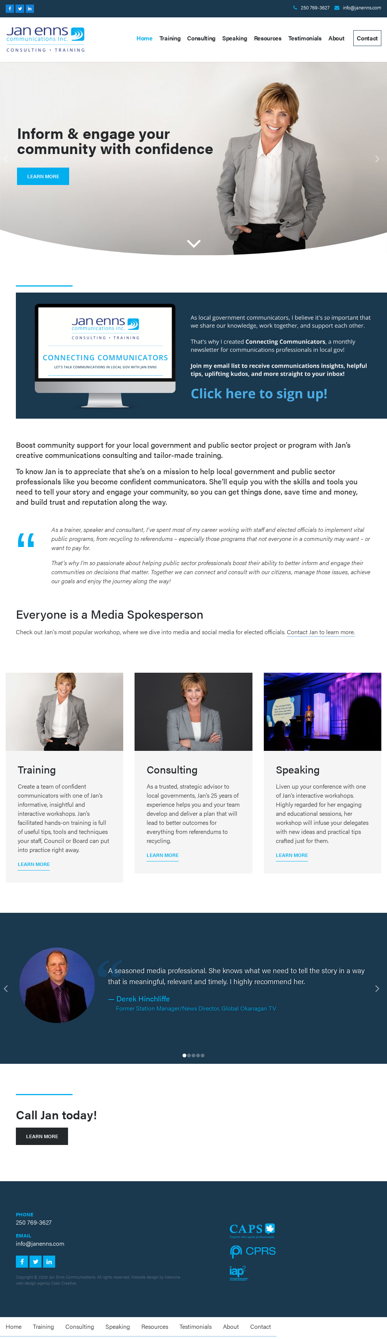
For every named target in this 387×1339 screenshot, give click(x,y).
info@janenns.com (362, 7)
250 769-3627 (315, 7)
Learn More (43, 176)
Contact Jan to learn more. (321, 631)
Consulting (201, 38)
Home (144, 38)
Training (169, 38)
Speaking (234, 38)
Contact (367, 38)
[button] (9, 158)
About (336, 38)
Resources (268, 38)
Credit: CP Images (346, 1086)
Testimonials (305, 38)
